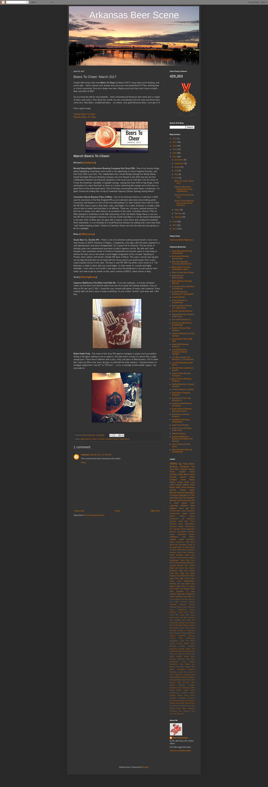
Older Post (155, 511)
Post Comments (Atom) (94, 515)
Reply (83, 462)
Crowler (182, 646)
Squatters (180, 591)
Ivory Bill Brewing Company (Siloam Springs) (179, 352)
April (177, 178)
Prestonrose (189, 526)
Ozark (192, 477)
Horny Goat (175, 581)
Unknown (85, 455)
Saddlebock (174, 537)
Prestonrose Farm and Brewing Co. (181, 399)
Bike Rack (189, 521)
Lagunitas (174, 506)
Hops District (185, 664)
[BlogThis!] (113, 435)
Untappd (173, 480)
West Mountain (181, 563)
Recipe (191, 534)
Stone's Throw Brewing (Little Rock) (181, 429)
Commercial (190, 638)
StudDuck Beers (179, 433)
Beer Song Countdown (185, 511)
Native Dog (190, 584)
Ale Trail (173, 529)
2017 (174, 157)
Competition (174, 641)
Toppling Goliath (177, 539)
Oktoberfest (174, 519)
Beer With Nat (189, 620)
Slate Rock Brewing (180, 425)
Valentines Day (176, 711)
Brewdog (173, 630)
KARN (172, 555)
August (178, 167)
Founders (174, 474)
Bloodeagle (174, 628)
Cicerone (191, 635)
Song (186, 695)
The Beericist (174, 706)
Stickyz (183, 700)
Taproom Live (190, 703)
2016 (174, 222)
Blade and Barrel (177, 568)
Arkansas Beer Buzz (185, 493)
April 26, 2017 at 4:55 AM (100, 455)
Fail (193, 648)
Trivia (192, 706)
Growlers (173, 659)
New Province (183, 682)
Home (117, 511)
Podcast (178, 485)
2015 (174, 225)
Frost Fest (190, 654)
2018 (174, 153)
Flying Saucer (189, 651)
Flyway (183, 490)
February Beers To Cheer (85, 117)
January (178, 217)
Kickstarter (173, 672)
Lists (192, 674)
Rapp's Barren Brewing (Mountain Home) (182, 410)
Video (173, 463)
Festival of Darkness (177, 651)
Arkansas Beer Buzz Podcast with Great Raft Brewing (183, 189)
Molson (191, 677)
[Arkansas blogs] (186, 116)
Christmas (174, 495)
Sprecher (176, 700)
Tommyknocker (185, 706)
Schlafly (172, 695)
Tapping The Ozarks (177, 703)
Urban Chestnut (188, 708)
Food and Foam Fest (178, 654)
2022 (174, 139)
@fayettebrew (88, 162)
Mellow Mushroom (182, 677)
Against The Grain (181, 599)
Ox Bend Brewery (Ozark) (182, 389)
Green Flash (189, 576)
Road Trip (179, 589)
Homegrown (174, 661)
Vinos (181, 508)
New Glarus (187, 680)
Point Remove (183, 558)
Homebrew (182, 534)
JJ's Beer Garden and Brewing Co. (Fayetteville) (183, 358)
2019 (174, 149)
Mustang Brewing (176, 680)
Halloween (181, 659)
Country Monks (178, 297)
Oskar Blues (183, 474)
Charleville (181, 635)
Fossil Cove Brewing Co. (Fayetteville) (182, 324)
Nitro (192, 682)
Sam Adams (188, 537)
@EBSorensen (87, 234)
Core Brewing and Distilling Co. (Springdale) (183, 293)
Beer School (181, 529)
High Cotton (184, 578)
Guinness (190, 552)
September (179, 163)
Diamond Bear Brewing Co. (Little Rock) (182, 307)
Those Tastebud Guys (178, 597)
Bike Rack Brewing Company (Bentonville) (181, 263)
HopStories (174, 664)
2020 (174, 146)
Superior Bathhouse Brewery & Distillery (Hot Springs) (182, 439)
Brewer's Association (178, 532)
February (179, 213)
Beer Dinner (189, 565)
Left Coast (181, 584)
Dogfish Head (186, 472)
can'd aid (173, 713)
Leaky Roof (182, 672)
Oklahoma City (175, 687)
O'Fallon (191, 685)
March (177, 210)
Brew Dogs (190, 628)
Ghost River (189, 656)
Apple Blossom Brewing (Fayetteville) (182, 252)
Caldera (172, 635)
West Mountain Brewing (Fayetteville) (182, 451)
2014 (174, 229)
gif (183, 519)
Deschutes (173, 648)
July (177, 171)
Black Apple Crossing (186, 625)
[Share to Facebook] (119, 435)
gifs (187, 508)
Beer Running (189, 617)
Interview (173, 526)
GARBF (179, 656)
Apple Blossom (86, 439)
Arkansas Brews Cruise (178, 607)
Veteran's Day (188, 711)
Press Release (188, 487)
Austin (180, 612)
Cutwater (191, 646)
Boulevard (190, 529)
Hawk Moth (174, 578)
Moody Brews (124, 439)
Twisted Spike (175, 708)
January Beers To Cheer (84, 114)
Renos (192, 693)
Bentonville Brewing (177, 623)
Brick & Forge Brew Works (183, 272)
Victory (180, 482)
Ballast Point (188, 485)
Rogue (172, 482)
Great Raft (180, 576)
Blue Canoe (189, 568)
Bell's (187, 482)
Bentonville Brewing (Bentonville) (180, 257)
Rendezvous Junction (178, 693)
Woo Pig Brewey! (180, 738)
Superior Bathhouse (177, 594)
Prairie (172, 690)
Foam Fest (181, 552)
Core (192, 503)
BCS (186, 612)
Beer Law (179, 617)
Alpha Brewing (181, 602)
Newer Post (79, 511)
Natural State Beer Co (179, 586)
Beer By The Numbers (184, 498)
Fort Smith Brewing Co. (181, 319)
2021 (174, 142)
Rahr (192, 690)
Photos (180, 526)
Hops (192, 578)
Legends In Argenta (182, 674)
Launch (183, 477)
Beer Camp (179, 615)
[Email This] (110, 435)
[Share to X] (116, 435)
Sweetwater (174, 560)
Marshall (173, 677)
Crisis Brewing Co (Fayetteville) (179, 301)
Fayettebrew (189, 524)
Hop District (188, 661)
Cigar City (183, 571)
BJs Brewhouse (181, 545)
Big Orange (190, 623)
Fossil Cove (186, 500)
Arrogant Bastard (176, 565)
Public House (182, 690)
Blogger (145, 767)
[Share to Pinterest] (122, 435)
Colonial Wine (176, 638)
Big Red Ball (174, 625)
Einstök (181, 648)
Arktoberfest (182, 610)
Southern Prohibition (178, 698)
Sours (192, 695)
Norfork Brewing (177, 685)
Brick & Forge (174, 633)
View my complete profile (180, 751)
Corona (172, 643)
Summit (173, 490)
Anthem (191, 602)
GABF (172, 656)
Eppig (188, 648)
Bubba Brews (182, 550)
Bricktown (183, 633)
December (179, 160)
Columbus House (111, 439)
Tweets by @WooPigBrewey (181, 240)
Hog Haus (190, 659)
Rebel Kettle (175, 487)
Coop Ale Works (187, 641)
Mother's (184, 506)
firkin (189, 597)
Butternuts (190, 633)
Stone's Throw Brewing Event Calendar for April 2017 (184, 203)
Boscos (182, 628)
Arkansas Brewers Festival (182, 604)
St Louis (190, 591)
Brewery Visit (175, 500)
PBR (192, 687)
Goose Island (187, 480)
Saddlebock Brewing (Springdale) (181, 421)
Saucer (191, 558)
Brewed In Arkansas (186, 630)
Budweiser (174, 571)
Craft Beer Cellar (177, 573)
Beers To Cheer (98, 439)
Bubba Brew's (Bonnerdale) (178, 277)
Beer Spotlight (175, 620)
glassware (180, 713)
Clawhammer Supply (178, 513)
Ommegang (186, 687)
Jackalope (181, 669)
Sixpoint (187, 589)
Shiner (179, 695)
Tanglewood (189, 594)
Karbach (191, 669)
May (177, 174)
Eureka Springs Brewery (182, 311)
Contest (191, 571)
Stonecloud (190, 700)
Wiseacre (190, 563)
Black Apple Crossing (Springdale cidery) (181, 268)
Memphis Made (182, 555)
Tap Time (183, 463)
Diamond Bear (176, 524)
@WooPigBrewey (88, 277)
